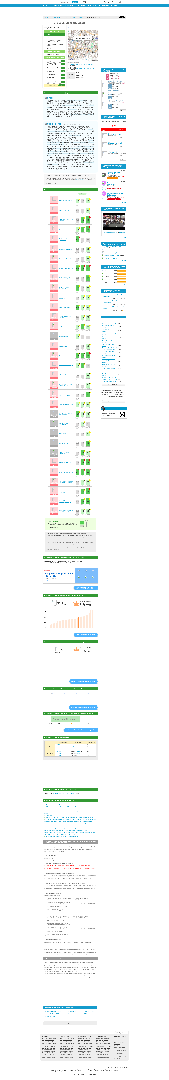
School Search (57, 5)
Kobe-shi (120, 1053)
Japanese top (91, 1071)
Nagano (48, 1046)
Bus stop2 (59, 753)
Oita (52, 1055)
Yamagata (47, 1040)
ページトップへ (121, 1032)
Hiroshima (53, 1051)
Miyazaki (43, 1057)
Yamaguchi (44, 1052)
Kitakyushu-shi (117, 1056)
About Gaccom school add (70, 1069)
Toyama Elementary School (108, 349)
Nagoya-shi (123, 1050)
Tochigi (46, 1041)
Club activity (49, 815)
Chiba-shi (121, 1042)
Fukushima (51, 1040)
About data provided (83, 1069)
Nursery (78, 68)
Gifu (52, 1046)
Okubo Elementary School (108, 359)
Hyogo (43, 1049)
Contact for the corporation (93, 1070)
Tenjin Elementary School (108, 368)
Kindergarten (83, 68)
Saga (53, 1054)
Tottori (54, 1049)
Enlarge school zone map (93, 61)
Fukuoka (50, 1054)
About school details (112, 1069)
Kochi (46, 1054)
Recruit (78, 1071)
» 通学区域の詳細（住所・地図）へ (85, 588)
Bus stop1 (59, 751)
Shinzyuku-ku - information (74, 1014)
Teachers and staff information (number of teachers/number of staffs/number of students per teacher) (69, 817)
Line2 (72, 746)
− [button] (70, 35)
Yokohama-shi (117, 1044)
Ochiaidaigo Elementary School (110, 323)
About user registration (67, 1070)
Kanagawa (50, 1043)
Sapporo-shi (116, 1040)
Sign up (106, 2)
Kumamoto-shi (117, 1058)
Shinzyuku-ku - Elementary (76, 17)
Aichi (43, 1048)
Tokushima (49, 1052)
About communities (56, 1070)
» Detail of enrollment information (86, 634)
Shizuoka (55, 1046)
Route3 (79, 755)
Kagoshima (48, 1057)
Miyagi (54, 1038)
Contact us (67, 1071)
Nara (46, 1049)
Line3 (72, 749)
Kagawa (53, 1052)
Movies (82, 5)
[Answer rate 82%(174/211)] (68, 721)
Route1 (79, 751)
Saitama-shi (116, 1042)
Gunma (50, 1041)
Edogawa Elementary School (111, 258)
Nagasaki (44, 1055)
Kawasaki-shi (116, 1045)
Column (60, 1069)
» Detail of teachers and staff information (83, 681)
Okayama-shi (116, 1055)
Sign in (114, 2)
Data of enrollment (72, 1011)
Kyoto (51, 1048)
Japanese (123, 2)
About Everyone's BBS (80, 1070)
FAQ (84, 2)
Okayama (48, 1051)
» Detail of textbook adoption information (83, 707)
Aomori (47, 1038)
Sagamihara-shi (117, 1047)
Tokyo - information (89, 1014)
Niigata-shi (123, 1047)
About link (91, 1069)
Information (55, 1069)
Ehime (43, 1054)
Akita (43, 1040)
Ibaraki (43, 1041)
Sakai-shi (116, 1053)
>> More (124, 202)
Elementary (89, 68)
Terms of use (51, 1071)
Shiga (48, 1048)
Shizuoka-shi (116, 1048)
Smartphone (84, 1071)
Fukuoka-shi (123, 1056)
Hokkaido (44, 1038)
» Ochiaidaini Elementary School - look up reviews (80, 730)
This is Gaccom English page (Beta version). (118, 1067)
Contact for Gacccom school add (109, 1070)
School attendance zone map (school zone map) (81, 64)
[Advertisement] (94, 12)
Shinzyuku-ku (122, 232)
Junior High (95, 68)
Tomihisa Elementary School (109, 381)
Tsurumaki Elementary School (112, 253)
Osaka (54, 1048)
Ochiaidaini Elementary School (112, 250)
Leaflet (76, 59)
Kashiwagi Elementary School (109, 348)
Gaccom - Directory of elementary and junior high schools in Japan (52, 10)
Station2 (58, 746)
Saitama (54, 1041)
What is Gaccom (95, 2)
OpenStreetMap (83, 59)
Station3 (58, 749)
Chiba (43, 1043)
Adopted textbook (89, 1011)
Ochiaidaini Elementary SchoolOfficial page (64, 793)
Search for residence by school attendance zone (108, 1071)
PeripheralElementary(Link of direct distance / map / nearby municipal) (62, 836)
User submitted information (81, 179)
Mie (45, 1048)
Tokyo (66, 17)
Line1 (72, 744)
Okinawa (53, 1057)
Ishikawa (47, 1044)
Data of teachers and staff (53, 1014)
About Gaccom (99, 1069)
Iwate (51, 1038)
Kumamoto (48, 1055)
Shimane (44, 1051)
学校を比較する (71, 5)
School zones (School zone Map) (54, 804)
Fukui (51, 1044)
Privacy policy (59, 1071)
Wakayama (50, 1049)
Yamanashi (44, 1046)
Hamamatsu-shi (117, 1050)
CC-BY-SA (95, 59)
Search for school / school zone (55, 17)
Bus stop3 (59, 755)
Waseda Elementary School (111, 255)
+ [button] (70, 32)
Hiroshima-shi (122, 1055)
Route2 (79, 753)
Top (46, 5)
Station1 (58, 744)
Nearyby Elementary (51, 1016)
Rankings (93, 5)
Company (73, 1071)
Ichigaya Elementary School (109, 232)
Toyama (43, 1044)
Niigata (54, 1043)
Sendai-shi (122, 1040)
